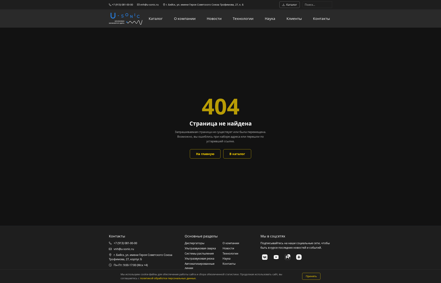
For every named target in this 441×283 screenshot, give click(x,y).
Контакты (321, 18)
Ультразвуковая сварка (200, 248)
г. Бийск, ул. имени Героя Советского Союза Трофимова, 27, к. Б (204, 4)
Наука (270, 18)
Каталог (291, 5)
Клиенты (294, 18)
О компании (185, 18)
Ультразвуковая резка (199, 258)
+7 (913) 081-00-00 (122, 4)
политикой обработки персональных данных (168, 278)
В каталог (237, 154)
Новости (214, 18)
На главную (205, 154)
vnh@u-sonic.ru (149, 4)
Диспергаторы (194, 243)
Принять (311, 276)
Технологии (243, 18)
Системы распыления (199, 253)
